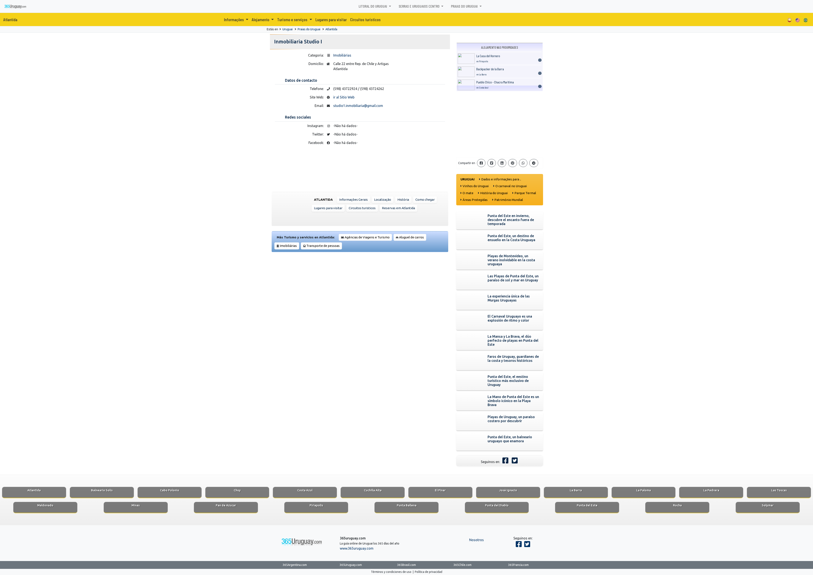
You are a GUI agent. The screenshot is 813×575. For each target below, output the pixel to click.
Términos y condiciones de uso (391, 572)
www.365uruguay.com (356, 548)
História (403, 199)
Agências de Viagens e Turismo (367, 237)
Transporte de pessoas (323, 245)
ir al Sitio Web (343, 97)
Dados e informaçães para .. (501, 179)
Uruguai (287, 29)
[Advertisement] (499, 124)
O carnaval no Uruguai (511, 186)
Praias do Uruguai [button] (464, 6)
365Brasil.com (406, 565)
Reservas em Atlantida (398, 208)
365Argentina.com (295, 565)
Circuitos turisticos (365, 19)
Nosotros (476, 540)
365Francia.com (518, 565)
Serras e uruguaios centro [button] (419, 6)
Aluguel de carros (411, 237)
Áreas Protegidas (475, 200)
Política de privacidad (428, 572)
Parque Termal (525, 193)
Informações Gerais (353, 199)
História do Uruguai (494, 193)
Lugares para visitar (331, 19)
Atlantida (10, 19)
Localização (382, 199)
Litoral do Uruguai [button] (373, 6)
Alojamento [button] (261, 19)
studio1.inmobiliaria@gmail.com (358, 106)
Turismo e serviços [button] (292, 19)
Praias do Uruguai (309, 29)
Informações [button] (234, 19)
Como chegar (425, 199)
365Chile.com (462, 565)
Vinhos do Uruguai (476, 186)
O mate (468, 193)
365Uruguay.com (351, 565)
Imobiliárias (342, 55)
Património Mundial (508, 200)
